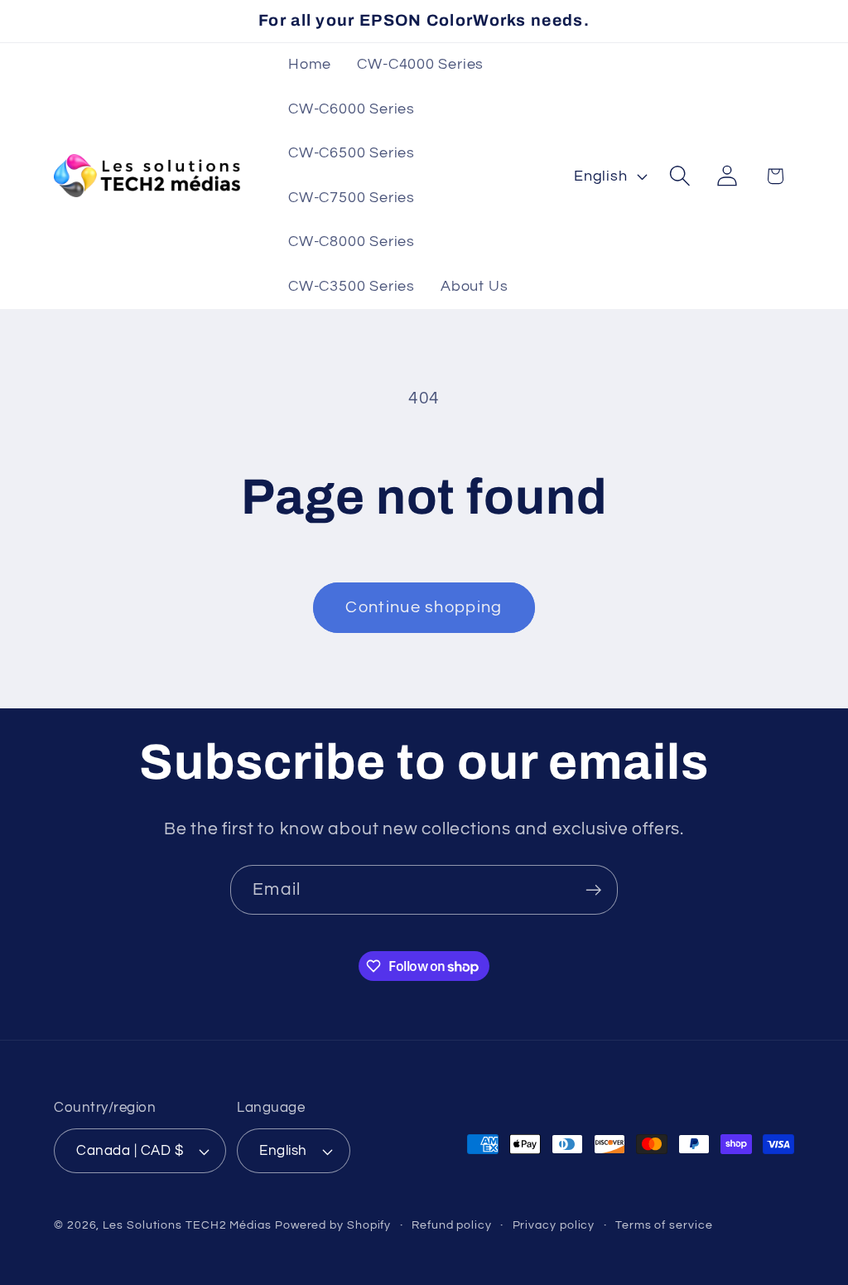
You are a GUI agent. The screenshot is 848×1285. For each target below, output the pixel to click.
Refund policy (452, 1225)
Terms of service (664, 1225)
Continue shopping (423, 607)
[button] (680, 176)
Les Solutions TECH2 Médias (187, 1225)
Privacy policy (554, 1225)
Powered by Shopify (333, 1225)
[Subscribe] (593, 890)
